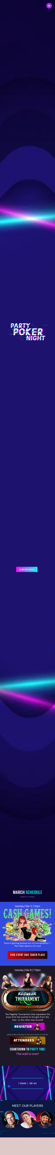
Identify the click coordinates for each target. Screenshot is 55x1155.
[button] (27, 955)
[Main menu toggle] (49, 6)
